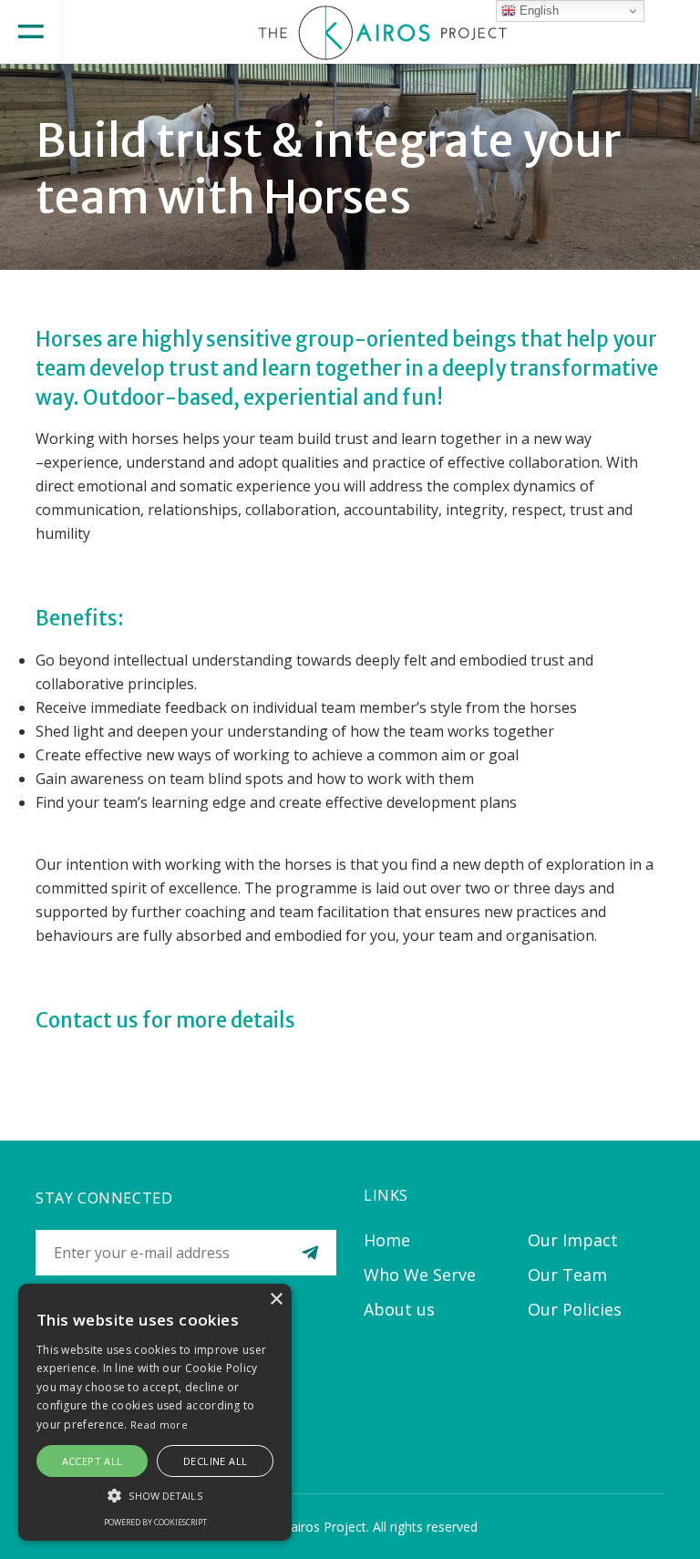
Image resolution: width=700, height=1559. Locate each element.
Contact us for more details (165, 1020)
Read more (159, 1424)
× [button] (276, 1299)
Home (387, 1240)
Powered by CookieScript (155, 1522)
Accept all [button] (92, 1461)
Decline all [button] (215, 1461)
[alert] (155, 1412)
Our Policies (575, 1309)
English (537, 10)
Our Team (567, 1274)
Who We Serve (420, 1274)
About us (399, 1309)
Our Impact (573, 1240)
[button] (154, 1495)
